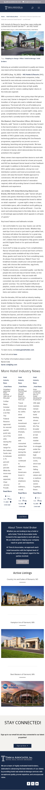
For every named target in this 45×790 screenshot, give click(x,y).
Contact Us (22, 562)
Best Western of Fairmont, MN (22, 674)
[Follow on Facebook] (28, 783)
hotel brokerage (30, 58)
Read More (7, 491)
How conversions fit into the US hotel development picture (37, 394)
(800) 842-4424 (16, 2)
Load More (23, 517)
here (15, 354)
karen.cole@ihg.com (9, 365)
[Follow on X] (32, 783)
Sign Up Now (21, 746)
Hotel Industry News (25, 29)
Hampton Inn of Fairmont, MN (22, 622)
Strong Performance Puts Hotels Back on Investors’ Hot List (22, 394)
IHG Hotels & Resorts (31, 75)
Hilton (22, 58)
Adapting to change (12, 58)
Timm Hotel (6, 29)
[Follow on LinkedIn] (37, 783)
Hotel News (34, 29)
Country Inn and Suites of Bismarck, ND (22, 579)
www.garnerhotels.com (25, 350)
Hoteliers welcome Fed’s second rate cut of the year (7, 393)
